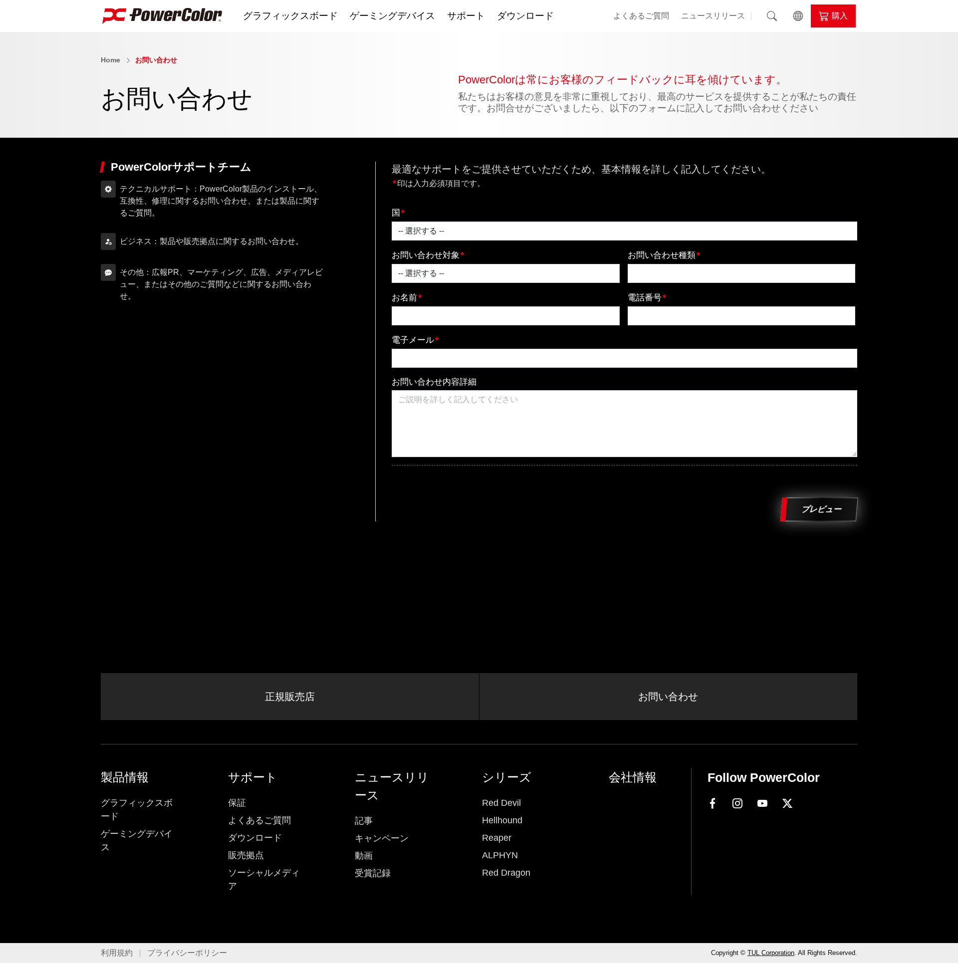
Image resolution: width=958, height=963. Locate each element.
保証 (237, 803)
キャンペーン (382, 838)
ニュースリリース (713, 15)
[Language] (798, 15)
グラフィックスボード (290, 15)
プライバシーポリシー (187, 953)
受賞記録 (373, 873)
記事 (364, 821)
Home (110, 60)
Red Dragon (506, 873)
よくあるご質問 (641, 15)
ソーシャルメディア (264, 879)
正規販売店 (290, 696)
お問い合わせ (156, 60)
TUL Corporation (770, 953)
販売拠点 (246, 855)
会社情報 (633, 777)
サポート (466, 15)
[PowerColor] (162, 15)
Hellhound (502, 820)
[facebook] (712, 802)
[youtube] (762, 803)
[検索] (772, 15)
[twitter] (787, 803)
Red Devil (501, 803)
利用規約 (117, 953)
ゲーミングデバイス (392, 15)
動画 (364, 856)
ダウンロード (525, 15)
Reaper (496, 838)
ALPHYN (500, 855)
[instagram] (737, 803)
